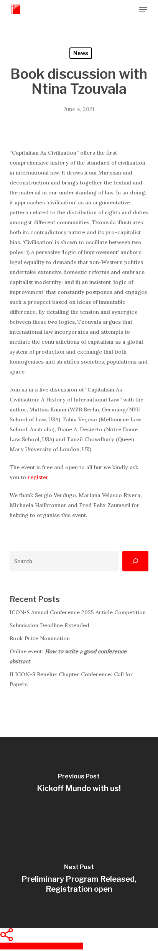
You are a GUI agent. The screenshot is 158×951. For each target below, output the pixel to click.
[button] (143, 9)
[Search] (135, 561)
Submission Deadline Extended (49, 625)
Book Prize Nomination (40, 638)
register (38, 477)
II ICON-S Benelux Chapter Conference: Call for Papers (71, 679)
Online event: (68, 656)
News (80, 53)
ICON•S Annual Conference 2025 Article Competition (78, 612)
